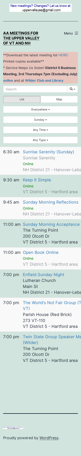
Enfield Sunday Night (43, 274)
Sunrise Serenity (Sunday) (48, 151)
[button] (40, 109)
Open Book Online (41, 252)
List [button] (22, 99)
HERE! (63, 55)
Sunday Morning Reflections (50, 202)
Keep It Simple (37, 179)
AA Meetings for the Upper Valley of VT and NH (21, 38)
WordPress (48, 438)
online (8, 80)
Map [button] (59, 99)
